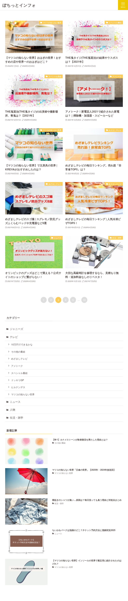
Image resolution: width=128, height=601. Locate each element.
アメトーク (17, 365)
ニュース (15, 402)
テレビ (14, 337)
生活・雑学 (16, 417)
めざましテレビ (19, 358)
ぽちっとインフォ (19, 5)
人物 (12, 409)
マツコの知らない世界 (22, 394)
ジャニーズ (16, 329)
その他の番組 (18, 351)
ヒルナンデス (18, 387)
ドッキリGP (17, 380)
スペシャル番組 (19, 373)
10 (84, 300)
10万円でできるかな (21, 344)
